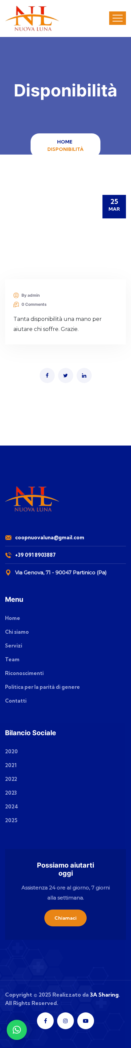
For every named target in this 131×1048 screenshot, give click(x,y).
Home (65, 142)
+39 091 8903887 (35, 555)
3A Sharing (104, 994)
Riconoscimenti (24, 673)
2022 (11, 779)
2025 (11, 820)
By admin (30, 295)
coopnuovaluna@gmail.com (49, 537)
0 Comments (34, 304)
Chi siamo (17, 632)
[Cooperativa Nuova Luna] (32, 18)
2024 (11, 806)
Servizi (13, 645)
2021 (10, 765)
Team (12, 659)
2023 (11, 793)
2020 (11, 751)
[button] (17, 1030)
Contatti (16, 701)
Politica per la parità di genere (42, 687)
